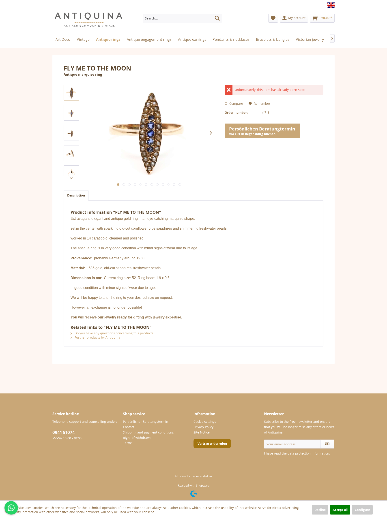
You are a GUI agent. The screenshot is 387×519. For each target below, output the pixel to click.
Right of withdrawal (137, 438)
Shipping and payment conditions (148, 432)
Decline (320, 510)
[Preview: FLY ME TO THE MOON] (71, 113)
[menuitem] (182, 18)
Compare (235, 103)
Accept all (340, 510)
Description (76, 195)
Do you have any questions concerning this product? (113, 333)
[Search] (217, 18)
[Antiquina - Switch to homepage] (88, 21)
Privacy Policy (203, 427)
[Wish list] (273, 18)
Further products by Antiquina (97, 337)
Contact (128, 427)
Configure (362, 510)
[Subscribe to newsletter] (327, 444)
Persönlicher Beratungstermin (145, 421)
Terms (127, 443)
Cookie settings (205, 421)
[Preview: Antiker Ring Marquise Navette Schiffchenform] (71, 92)
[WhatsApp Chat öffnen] (11, 508)
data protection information (308, 453)
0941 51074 (63, 432)
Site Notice (202, 432)
